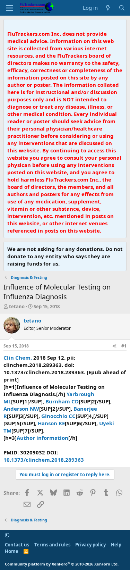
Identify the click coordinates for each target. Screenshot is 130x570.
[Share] (114, 346)
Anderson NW (21, 408)
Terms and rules (52, 545)
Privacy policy (90, 545)
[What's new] (108, 7)
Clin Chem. (17, 357)
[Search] (122, 7)
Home (11, 551)
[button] (7, 535)
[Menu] (9, 8)
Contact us (17, 545)
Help (116, 545)
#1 (124, 346)
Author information (42, 437)
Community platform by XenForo (62, 564)
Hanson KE (51, 423)
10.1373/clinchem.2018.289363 (43, 459)
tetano (17, 306)
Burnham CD (62, 401)
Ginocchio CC (58, 415)
